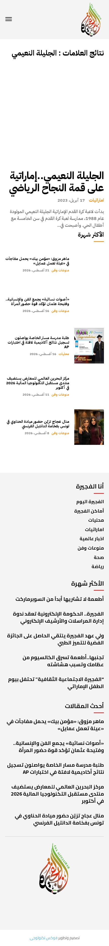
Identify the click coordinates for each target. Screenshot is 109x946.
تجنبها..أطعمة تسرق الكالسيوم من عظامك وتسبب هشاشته (63, 661)
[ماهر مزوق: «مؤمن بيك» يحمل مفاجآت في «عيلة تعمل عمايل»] (89, 264)
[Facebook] (84, 911)
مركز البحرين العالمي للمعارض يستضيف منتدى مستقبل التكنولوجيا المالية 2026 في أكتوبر (37, 383)
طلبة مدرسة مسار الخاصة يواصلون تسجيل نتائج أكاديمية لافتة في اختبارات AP (38, 342)
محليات (64, 354)
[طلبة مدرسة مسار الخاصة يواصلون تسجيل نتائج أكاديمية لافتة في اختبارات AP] (89, 345)
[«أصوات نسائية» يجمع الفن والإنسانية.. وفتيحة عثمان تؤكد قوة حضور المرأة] (89, 305)
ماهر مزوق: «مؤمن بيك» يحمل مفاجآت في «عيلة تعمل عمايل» (37, 261)
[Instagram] (41, 911)
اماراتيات (96, 200)
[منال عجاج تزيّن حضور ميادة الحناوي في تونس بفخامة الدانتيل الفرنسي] (89, 427)
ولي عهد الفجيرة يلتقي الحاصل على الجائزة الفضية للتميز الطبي (55, 639)
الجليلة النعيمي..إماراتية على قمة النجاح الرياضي (56, 182)
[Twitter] (62, 911)
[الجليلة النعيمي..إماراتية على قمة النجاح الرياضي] (54, 113)
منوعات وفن (60, 270)
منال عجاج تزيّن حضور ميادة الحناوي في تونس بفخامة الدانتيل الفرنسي (38, 424)
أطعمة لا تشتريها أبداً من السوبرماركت (59, 599)
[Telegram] (22, 911)
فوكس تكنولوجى (44, 937)
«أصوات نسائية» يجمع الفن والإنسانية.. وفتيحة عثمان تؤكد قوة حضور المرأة (37, 301)
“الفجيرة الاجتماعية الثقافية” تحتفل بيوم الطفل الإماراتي (56, 682)
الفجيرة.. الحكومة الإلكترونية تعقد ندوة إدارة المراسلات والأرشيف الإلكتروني (58, 617)
